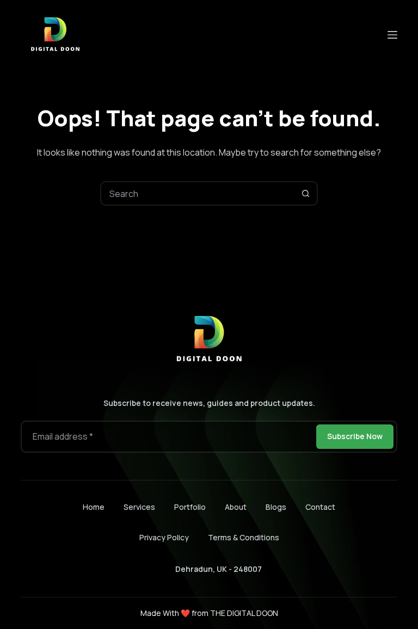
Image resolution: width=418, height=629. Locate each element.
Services (139, 507)
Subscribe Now (355, 436)
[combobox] (197, 193)
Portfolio (190, 507)
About (236, 507)
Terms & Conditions (243, 537)
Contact (320, 507)
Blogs (276, 507)
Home (93, 507)
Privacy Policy (164, 537)
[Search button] (305, 193)
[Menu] (392, 35)
